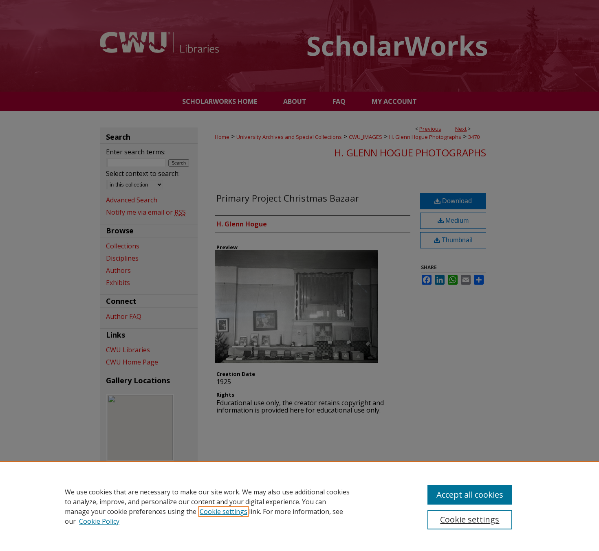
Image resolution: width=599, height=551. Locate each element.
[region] (299, 506)
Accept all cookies (469, 494)
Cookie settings (223, 511)
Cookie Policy (99, 521)
